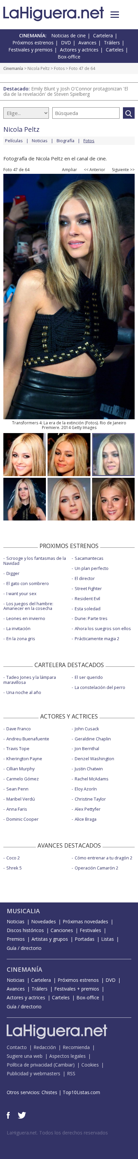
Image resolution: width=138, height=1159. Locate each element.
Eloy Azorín (86, 789)
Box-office (69, 56)
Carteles (115, 49)
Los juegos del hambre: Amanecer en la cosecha (28, 606)
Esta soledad (87, 609)
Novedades (43, 921)
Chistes (49, 1092)
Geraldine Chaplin (93, 739)
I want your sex (21, 593)
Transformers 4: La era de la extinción (48, 423)
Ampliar (69, 169)
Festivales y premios (30, 49)
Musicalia (23, 911)
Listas (107, 939)
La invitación (18, 628)
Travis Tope (17, 748)
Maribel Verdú (20, 799)
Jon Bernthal (87, 748)
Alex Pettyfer (87, 809)
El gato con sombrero (27, 583)
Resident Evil (87, 598)
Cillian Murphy (20, 769)
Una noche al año (23, 692)
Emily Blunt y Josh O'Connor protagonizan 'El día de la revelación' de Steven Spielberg (65, 91)
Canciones (62, 930)
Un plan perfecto (92, 568)
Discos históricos (25, 930)
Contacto (17, 1047)
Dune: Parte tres (91, 618)
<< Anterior (94, 169)
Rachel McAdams (92, 779)
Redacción (44, 1047)
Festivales (90, 930)
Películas (14, 141)
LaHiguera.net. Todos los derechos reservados (57, 1132)
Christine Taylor (90, 799)
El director (85, 578)
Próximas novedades (85, 921)
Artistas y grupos (49, 939)
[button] (115, 14)
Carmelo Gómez (22, 779)
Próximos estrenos (33, 42)
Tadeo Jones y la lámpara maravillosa (29, 679)
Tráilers (112, 42)
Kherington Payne (24, 759)
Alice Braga (85, 819)
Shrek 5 (14, 868)
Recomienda (76, 1047)
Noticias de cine (68, 35)
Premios (16, 939)
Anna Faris (16, 809)
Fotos (59, 68)
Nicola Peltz (38, 68)
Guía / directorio (24, 948)
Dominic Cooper (22, 819)
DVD (66, 42)
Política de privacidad (29, 1064)
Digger (12, 573)
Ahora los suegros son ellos (103, 628)
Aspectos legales (67, 1056)
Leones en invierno (25, 618)
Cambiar (64, 1064)
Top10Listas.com (81, 1092)
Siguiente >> (123, 169)
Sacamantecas (89, 558)
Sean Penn (17, 789)
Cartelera (103, 35)
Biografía (65, 141)
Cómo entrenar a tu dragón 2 (103, 858)
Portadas (84, 939)
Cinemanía (13, 68)
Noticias (40, 141)
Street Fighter (88, 588)
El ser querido (89, 677)
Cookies (90, 1064)
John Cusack (87, 729)
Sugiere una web (25, 1056)
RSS (71, 1073)
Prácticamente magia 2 (97, 638)
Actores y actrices (79, 49)
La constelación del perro (100, 687)
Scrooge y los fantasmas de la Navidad (34, 560)
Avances (87, 42)
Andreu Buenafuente (27, 739)
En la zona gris (20, 638)
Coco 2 (13, 858)
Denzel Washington (94, 759)
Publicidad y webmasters (33, 1073)
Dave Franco (18, 729)
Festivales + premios (76, 989)
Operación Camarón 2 (96, 868)
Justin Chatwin (89, 769)
